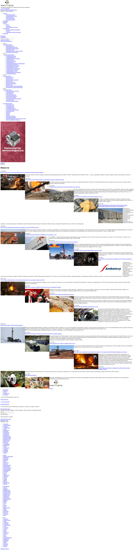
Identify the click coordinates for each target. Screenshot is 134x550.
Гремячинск (6, 445)
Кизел (4, 461)
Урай (4, 535)
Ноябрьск (5, 500)
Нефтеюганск (6, 490)
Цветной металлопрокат (6, 41)
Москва (5, 484)
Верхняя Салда (6, 439)
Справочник (6, 28)
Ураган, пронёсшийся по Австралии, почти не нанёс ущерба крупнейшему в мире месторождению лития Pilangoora (112, 206)
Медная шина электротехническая (14, 87)
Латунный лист (10, 93)
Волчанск (5, 442)
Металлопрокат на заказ (12, 27)
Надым (5, 487)
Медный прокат (10, 17)
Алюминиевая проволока (12, 64)
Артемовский (6, 427)
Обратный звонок (5, 404)
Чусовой (5, 545)
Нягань (5, 502)
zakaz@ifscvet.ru (4, 399)
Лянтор (5, 480)
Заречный (5, 451)
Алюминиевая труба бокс (12, 69)
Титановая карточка (11, 117)
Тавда (4, 530)
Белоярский (6, 430)
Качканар (5, 460)
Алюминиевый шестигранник (13, 72)
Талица (5, 531)
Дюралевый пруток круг (12, 67)
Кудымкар (5, 471)
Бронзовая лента (10, 46)
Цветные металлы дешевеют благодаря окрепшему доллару (88, 196)
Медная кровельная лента (12, 79)
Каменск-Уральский (8, 456)
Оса (4, 504)
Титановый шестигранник (12, 109)
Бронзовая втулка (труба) (12, 52)
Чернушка (5, 543)
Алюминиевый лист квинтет (13, 58)
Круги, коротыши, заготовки (13, 119)
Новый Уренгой (7, 499)
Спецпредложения (5, 39)
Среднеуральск (7, 525)
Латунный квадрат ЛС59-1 (12, 91)
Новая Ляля (6, 496)
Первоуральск (6, 507)
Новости (5, 22)
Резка (7, 24)
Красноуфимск (6, 470)
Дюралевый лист (10, 59)
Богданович (6, 434)
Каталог (5, 13)
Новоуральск (6, 497)
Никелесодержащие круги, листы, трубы (16, 118)
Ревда (4, 515)
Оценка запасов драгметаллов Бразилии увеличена (61, 294)
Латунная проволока (11, 94)
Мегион (5, 481)
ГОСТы (8, 31)
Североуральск (6, 520)
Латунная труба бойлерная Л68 (13, 98)
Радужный (5, 514)
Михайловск (6, 482)
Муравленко (6, 486)
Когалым (11, 11)
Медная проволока (10, 82)
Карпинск (5, 459)
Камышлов (6, 457)
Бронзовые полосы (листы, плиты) (14, 51)
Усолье (5, 536)
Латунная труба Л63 (11, 97)
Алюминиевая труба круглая (13, 68)
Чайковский (6, 538)
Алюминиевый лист (11, 57)
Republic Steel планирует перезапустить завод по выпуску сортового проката (43, 333)
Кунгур (5, 472)
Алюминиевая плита (11, 61)
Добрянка (5, 450)
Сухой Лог (5, 527)
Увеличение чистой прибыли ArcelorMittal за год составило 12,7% (40, 234)
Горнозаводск (6, 444)
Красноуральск (6, 469)
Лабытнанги (6, 475)
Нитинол (8, 112)
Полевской (6, 511)
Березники (5, 431)
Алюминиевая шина (11, 73)
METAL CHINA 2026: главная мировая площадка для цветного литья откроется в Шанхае (22, 172)
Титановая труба (10, 107)
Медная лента (9, 78)
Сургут (5, 526)
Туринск (5, 533)
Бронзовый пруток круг (12, 47)
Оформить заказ (4, 420)
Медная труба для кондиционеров (14, 86)
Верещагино (6, 435)
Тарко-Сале (6, 532)
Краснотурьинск (7, 467)
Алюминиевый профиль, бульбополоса (15, 63)
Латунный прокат (10, 18)
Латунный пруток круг (11, 96)
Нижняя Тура (6, 495)
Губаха (5, 446)
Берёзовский (6, 432)
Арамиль (5, 426)
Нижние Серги (7, 491)
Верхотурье (6, 441)
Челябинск (5, 540)
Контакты (5, 33)
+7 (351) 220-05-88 (5, 8)
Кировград (6, 462)
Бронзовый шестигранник (12, 48)
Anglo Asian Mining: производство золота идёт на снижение (63, 241)
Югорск (5, 546)
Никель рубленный (10, 116)
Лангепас (5, 476)
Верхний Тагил (7, 436)
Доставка (8, 26)
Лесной (5, 477)
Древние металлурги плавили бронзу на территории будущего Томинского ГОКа (44, 179)
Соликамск (6, 523)
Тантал (7, 113)
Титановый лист (10, 104)
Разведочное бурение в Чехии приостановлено (12, 325)
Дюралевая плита (10, 62)
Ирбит (4, 455)
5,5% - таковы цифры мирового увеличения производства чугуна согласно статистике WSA (23, 280)
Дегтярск (5, 449)
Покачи (5, 510)
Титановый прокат (10, 19)
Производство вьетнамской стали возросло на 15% (86, 306)
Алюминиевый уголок (11, 71)
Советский (6, 522)
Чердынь (5, 541)
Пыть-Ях (5, 512)
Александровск (7, 425)
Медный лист (9, 81)
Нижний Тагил (7, 492)
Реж (4, 517)
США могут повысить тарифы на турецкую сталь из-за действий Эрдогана (43, 287)
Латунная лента (10, 92)
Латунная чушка (10, 99)
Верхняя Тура (6, 440)
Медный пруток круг (11, 83)
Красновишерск (7, 465)
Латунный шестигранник (12, 101)
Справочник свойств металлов (13, 32)
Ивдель (5, 452)
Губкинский (6, 447)
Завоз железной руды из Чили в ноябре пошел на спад (62, 343)
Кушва (4, 474)
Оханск (5, 505)
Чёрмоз (5, 542)
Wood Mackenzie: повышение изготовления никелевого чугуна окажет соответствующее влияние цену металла (100, 352)
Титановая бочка (10, 111)
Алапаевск (5, 424)
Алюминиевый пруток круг (12, 66)
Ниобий (8, 114)
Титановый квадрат (11, 108)
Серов (4, 521)
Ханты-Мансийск (7, 537)
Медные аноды (9, 77)
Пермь (4, 509)
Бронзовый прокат (10, 14)
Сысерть (5, 528)
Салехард (5, 518)
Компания (5, 21)
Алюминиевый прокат (11, 16)
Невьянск (5, 488)
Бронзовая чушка (10, 49)
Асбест (5, 429)
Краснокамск (6, 466)
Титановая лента (10, 106)
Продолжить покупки (6, 419)
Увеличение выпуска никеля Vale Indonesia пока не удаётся (88, 250)
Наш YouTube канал (5, 409)
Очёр (4, 506)
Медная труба (9, 84)
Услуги (5, 23)
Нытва (4, 501)
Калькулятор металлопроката (13, 29)
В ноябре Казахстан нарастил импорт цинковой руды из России (64, 186)
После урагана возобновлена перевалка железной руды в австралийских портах (20, 227)
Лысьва (5, 479)
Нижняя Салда (6, 493)
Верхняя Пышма (7, 437)
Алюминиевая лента (11, 56)
